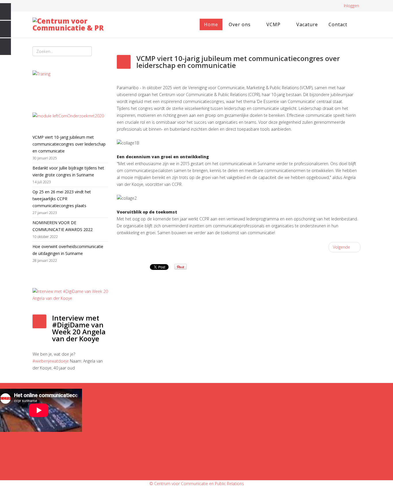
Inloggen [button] (351, 5)
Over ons (240, 24)
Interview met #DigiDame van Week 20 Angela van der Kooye (79, 328)
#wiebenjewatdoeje (51, 361)
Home (211, 24)
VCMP (273, 24)
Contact (338, 24)
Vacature (307, 24)
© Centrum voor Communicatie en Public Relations (196, 483)
